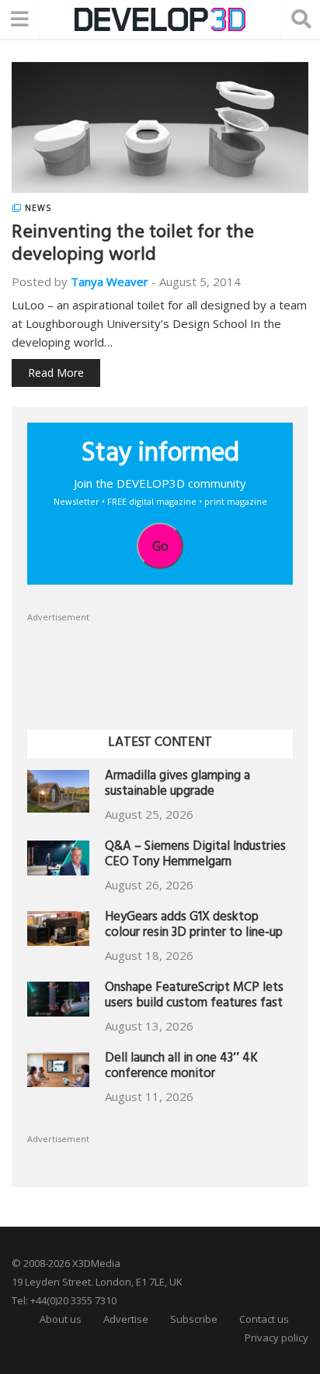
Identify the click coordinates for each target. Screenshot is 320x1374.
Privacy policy (276, 1338)
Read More (56, 372)
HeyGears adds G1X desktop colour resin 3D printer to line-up (194, 926)
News (38, 207)
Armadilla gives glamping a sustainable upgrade (177, 785)
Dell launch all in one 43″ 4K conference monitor (181, 1067)
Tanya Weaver (109, 281)
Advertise (125, 1319)
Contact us (264, 1319)
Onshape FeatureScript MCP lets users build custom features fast (194, 997)
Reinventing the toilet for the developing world (133, 245)
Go (160, 545)
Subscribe (193, 1319)
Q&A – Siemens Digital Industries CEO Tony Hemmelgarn (195, 855)
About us (61, 1319)
